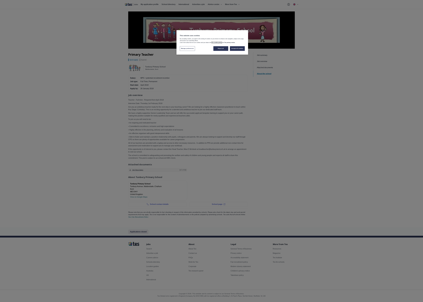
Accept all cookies (237, 48)
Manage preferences (187, 48)
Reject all (221, 48)
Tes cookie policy (217, 42)
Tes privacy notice (229, 42)
